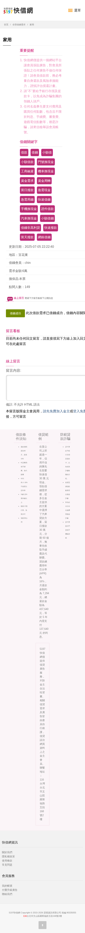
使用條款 (7, 860)
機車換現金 (46, 171)
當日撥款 (27, 190)
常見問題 (7, 864)
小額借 (47, 152)
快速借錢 (44, 199)
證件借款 (47, 209)
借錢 (35, 152)
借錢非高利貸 (30, 227)
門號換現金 (46, 162)
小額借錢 (47, 218)
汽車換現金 (29, 218)
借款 (24, 152)
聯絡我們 (7, 894)
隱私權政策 (8, 856)
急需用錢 (27, 199)
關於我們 (7, 852)
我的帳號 (7, 885)
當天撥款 (27, 237)
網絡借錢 (44, 237)
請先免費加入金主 (56, 411)
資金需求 (27, 180)
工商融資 (27, 171)
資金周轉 (44, 180)
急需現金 (44, 190)
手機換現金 (29, 209)
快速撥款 (50, 227)
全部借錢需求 (19, 24)
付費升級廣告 (9, 889)
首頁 (6, 24)
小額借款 (27, 162)
